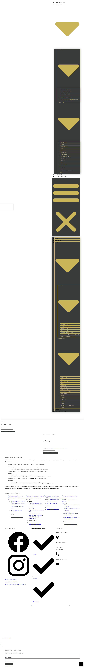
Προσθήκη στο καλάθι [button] (17, 517)
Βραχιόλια (63, 150)
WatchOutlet (59, 238)
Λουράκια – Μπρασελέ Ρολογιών (70, 99)
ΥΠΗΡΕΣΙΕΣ (58, 240)
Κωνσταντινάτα (65, 158)
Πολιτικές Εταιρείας (11, 579)
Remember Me (10, 661)
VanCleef (64, 165)
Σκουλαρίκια (64, 146)
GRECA (62, 167)
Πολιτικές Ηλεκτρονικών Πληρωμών (15, 584)
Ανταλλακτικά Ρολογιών (67, 101)
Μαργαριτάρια (64, 154)
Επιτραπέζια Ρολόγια (67, 97)
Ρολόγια (62, 448)
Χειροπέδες (64, 152)
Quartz (50, 448)
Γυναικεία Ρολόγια (66, 91)
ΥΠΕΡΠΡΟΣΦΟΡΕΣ (39, 510)
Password (8, 657)
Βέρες (62, 144)
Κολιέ (62, 148)
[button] (66, 207)
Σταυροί (63, 162)
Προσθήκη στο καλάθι (8, 431)
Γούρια (62, 407)
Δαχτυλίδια (64, 142)
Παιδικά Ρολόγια (65, 93)
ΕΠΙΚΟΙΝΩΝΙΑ (59, 409)
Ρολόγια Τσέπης (65, 95)
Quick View (13, 505)
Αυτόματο (30, 510)
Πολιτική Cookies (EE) (11, 582)
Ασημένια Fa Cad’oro (67, 171)
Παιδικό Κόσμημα (66, 156)
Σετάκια (63, 160)
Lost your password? (9, 666)
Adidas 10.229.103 (51, 503)
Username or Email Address (14, 653)
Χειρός (66, 448)
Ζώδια (62, 169)
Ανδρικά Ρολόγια (65, 89)
